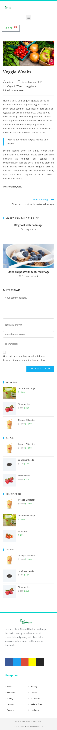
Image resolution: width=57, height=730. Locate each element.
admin (10, 81)
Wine (19, 187)
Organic (12, 187)
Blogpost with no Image (28, 225)
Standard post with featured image (29, 272)
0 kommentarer (15, 90)
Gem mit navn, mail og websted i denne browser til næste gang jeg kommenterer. (25, 358)
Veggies (30, 86)
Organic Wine (14, 86)
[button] (28, 17)
